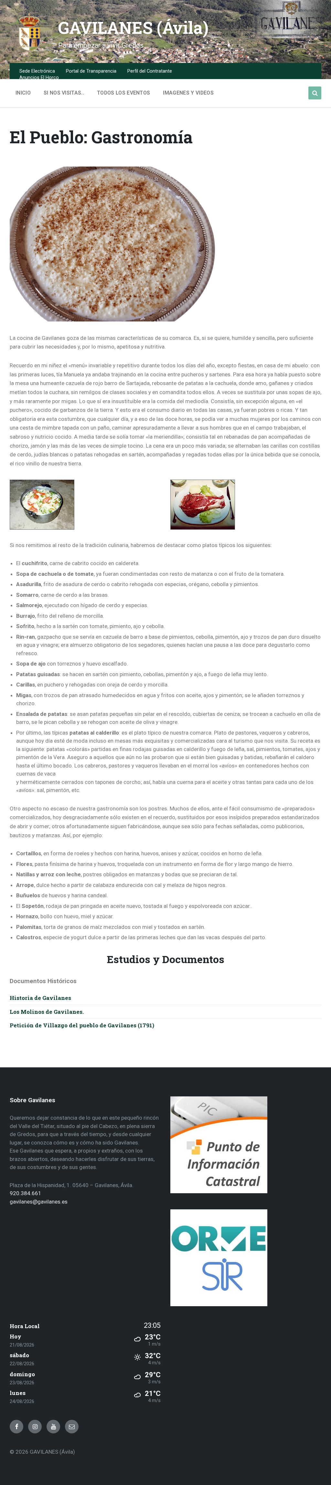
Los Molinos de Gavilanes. (47, 1011)
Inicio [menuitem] (23, 93)
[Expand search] (314, 92)
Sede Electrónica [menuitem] (37, 71)
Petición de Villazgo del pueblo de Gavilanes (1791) (82, 1025)
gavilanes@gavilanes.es (39, 1201)
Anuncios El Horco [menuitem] (39, 77)
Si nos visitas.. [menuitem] (64, 93)
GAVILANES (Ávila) (133, 27)
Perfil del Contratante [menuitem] (149, 71)
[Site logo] (29, 49)
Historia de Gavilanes (40, 998)
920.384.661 (25, 1193)
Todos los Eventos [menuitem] (123, 93)
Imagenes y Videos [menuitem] (188, 93)
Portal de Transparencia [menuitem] (91, 71)
